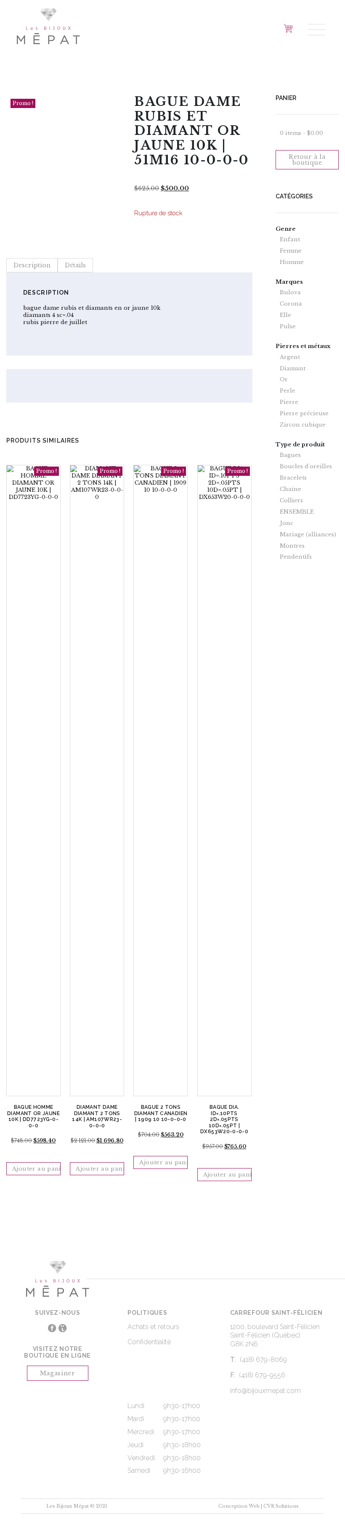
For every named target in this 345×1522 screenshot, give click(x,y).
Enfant (290, 239)
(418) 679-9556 (262, 1375)
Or (284, 379)
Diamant (292, 368)
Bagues (290, 455)
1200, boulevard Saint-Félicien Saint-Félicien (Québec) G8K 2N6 (275, 1335)
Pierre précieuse (304, 413)
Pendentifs (296, 557)
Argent (290, 357)
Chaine (290, 489)
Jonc (286, 523)
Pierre (289, 402)
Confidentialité (149, 1342)
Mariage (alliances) (308, 534)
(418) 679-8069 (263, 1360)
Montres (292, 546)
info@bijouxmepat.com (265, 1391)
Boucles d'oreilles (306, 466)
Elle (285, 315)
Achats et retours (153, 1327)
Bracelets (293, 478)
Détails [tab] (75, 265)
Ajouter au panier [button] (36, 1168)
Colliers (291, 500)
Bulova (290, 292)
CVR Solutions (281, 1506)
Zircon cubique (303, 425)
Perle (287, 391)
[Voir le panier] (288, 28)
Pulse (288, 326)
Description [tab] (31, 265)
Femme (291, 251)
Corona (291, 304)
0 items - (301, 133)
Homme (292, 262)
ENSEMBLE (297, 512)
